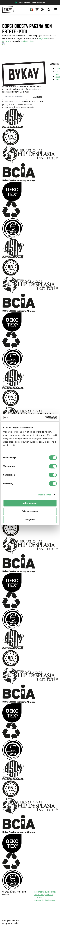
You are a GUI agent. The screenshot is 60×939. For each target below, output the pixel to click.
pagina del (43, 38)
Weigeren (30, 519)
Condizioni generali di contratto (43, 896)
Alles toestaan (30, 503)
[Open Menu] (55, 9)
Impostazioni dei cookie (44, 900)
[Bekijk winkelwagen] (37, 9)
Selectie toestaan (30, 511)
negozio (5, 41)
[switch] (53, 466)
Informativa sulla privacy (45, 891)
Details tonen (44, 495)
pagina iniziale (27, 41)
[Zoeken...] (48, 9)
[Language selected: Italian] (30, 9)
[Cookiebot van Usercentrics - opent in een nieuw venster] (44, 417)
